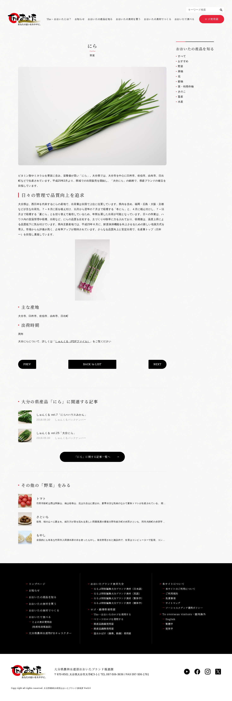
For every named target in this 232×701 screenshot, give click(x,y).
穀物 (180, 81)
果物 (180, 71)
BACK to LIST (92, 364)
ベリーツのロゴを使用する (109, 619)
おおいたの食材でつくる (157, 19)
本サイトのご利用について (180, 588)
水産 (180, 101)
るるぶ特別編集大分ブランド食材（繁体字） (119, 598)
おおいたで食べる (184, 19)
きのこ (182, 91)
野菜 (180, 66)
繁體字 (169, 623)
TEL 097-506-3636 (112, 674)
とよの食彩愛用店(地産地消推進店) (42, 624)
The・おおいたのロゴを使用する (112, 614)
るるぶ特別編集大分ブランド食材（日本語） (119, 588)
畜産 (180, 96)
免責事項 (170, 598)
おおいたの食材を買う (128, 19)
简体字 (169, 628)
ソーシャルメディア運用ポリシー (184, 607)
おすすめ (183, 61)
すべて (182, 56)
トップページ (37, 584)
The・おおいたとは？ (59, 19)
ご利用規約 (172, 593)
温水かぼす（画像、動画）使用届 (112, 633)
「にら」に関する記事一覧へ (92, 457)
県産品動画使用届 (104, 623)
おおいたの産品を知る (100, 19)
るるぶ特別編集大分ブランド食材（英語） (117, 593)
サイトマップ (173, 603)
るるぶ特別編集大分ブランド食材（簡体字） (119, 603)
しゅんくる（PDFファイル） (72, 341)
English (170, 619)
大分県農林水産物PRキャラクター (50, 633)
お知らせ (80, 19)
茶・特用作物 (186, 86)
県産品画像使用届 (104, 628)
